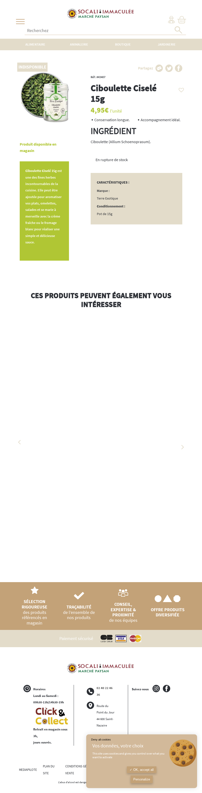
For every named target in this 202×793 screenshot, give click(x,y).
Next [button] (182, 447)
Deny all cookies (101, 739)
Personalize (141, 779)
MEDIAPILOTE (28, 770)
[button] (180, 88)
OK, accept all (143, 770)
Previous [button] (20, 442)
